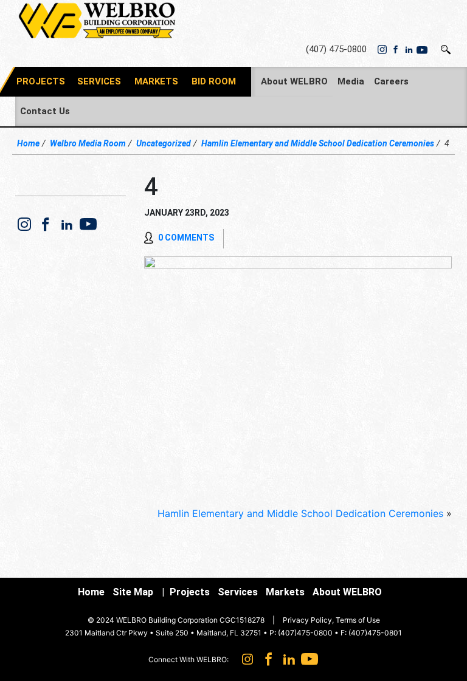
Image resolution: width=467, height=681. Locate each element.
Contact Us (45, 111)
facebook (395, 50)
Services (99, 81)
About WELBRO (294, 81)
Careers (391, 81)
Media (350, 81)
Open (446, 49)
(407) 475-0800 (336, 49)
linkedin (408, 50)
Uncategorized (163, 143)
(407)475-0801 (375, 632)
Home (28, 143)
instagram (382, 50)
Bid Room (214, 81)
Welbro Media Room (88, 143)
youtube (422, 50)
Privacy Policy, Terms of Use (331, 620)
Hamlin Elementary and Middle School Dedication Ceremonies (317, 143)
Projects (190, 592)
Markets (156, 81)
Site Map (132, 592)
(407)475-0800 (305, 632)
